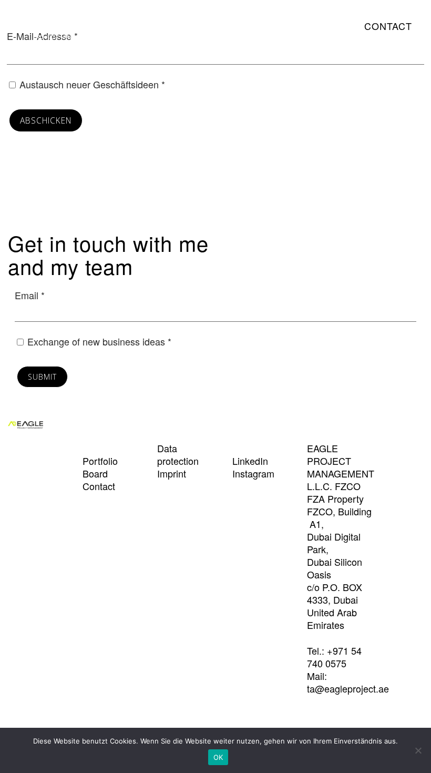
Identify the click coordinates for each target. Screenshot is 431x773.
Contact (388, 26)
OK (218, 757)
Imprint (171, 473)
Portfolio (259, 26)
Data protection (178, 454)
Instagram (253, 473)
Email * (30, 295)
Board (316, 26)
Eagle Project (55, 28)
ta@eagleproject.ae (348, 688)
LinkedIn (250, 460)
